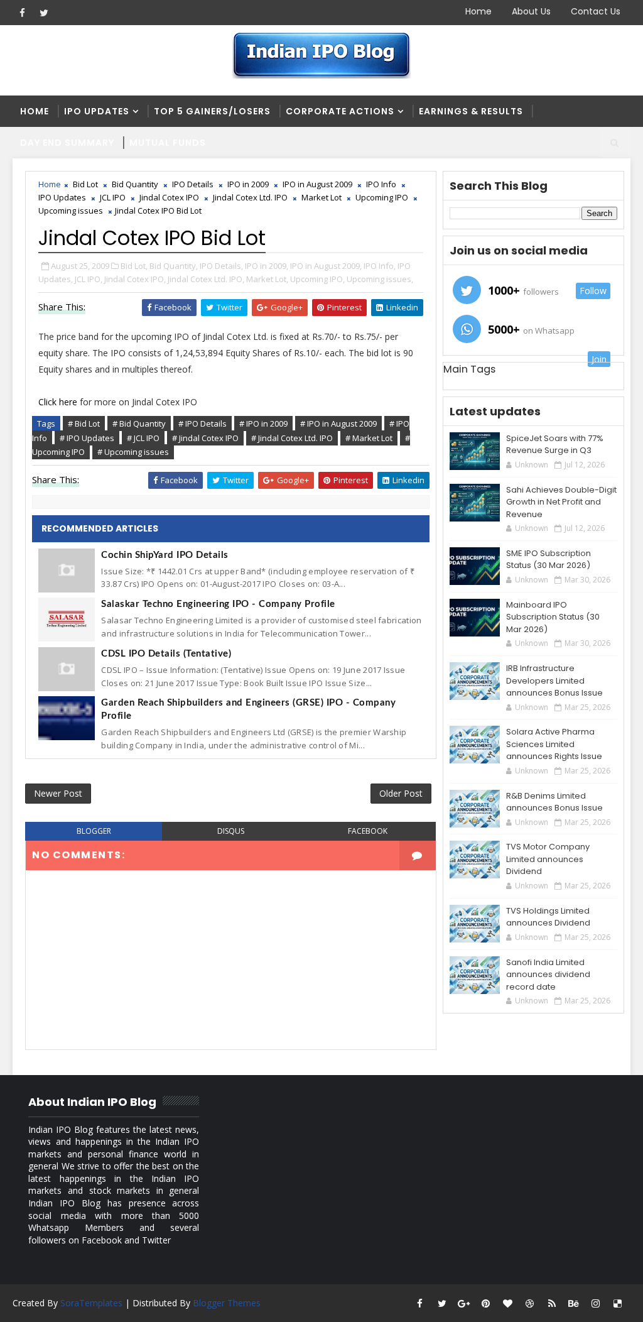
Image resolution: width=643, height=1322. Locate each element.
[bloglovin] (508, 1303)
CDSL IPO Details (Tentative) (166, 653)
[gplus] (464, 1303)
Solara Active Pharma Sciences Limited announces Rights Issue (554, 744)
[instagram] (595, 1303)
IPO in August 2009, (326, 265)
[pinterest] (486, 1303)
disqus (230, 831)
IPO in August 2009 (317, 184)
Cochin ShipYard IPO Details (165, 555)
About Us (531, 11)
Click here (57, 402)
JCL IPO (113, 197)
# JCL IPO (143, 438)
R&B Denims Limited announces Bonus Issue (554, 802)
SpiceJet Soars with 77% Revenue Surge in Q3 (554, 444)
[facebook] (22, 12)
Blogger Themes (227, 1303)
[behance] (574, 1303)
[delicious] (617, 1303)
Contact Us (595, 11)
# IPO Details (202, 423)
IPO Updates (96, 111)
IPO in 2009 (248, 184)
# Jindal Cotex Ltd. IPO (292, 438)
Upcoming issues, (380, 279)
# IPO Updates (87, 438)
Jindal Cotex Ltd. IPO (250, 197)
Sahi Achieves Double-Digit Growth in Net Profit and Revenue (561, 502)
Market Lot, (267, 279)
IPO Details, (221, 265)
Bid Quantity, (173, 265)
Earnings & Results (471, 111)
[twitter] (44, 12)
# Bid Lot (84, 423)
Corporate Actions (340, 111)
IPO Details (192, 184)
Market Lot (321, 197)
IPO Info (381, 184)
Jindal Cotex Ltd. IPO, (206, 279)
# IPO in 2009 (263, 423)
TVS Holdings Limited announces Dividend (548, 917)
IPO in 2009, (266, 265)
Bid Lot (85, 184)
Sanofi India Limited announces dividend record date (548, 974)
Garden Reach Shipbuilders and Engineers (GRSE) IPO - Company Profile (248, 709)
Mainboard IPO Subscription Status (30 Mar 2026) (553, 617)
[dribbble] (530, 1303)
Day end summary (67, 142)
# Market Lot (368, 438)
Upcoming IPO (381, 197)
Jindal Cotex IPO (169, 197)
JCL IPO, (88, 279)
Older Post (401, 793)
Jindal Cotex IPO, (135, 279)
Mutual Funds (167, 142)
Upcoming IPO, (317, 279)
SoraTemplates (91, 1303)
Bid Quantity (135, 184)
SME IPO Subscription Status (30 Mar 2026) (548, 559)
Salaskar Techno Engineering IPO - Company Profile (218, 604)
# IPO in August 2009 (338, 423)
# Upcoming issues (133, 451)
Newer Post (58, 793)
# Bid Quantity (139, 423)
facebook (367, 831)
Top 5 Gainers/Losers (212, 111)
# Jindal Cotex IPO (205, 438)
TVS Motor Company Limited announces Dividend (548, 859)
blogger (94, 831)
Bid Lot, (134, 265)
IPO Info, (380, 265)
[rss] (552, 1303)
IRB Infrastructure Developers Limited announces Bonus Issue (554, 680)
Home (478, 11)
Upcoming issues (70, 210)
